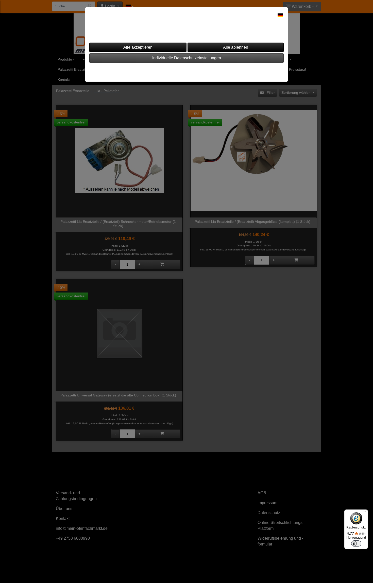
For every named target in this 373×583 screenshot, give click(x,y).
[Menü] (365, 512)
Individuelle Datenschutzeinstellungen (186, 58)
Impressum (171, 71)
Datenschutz (201, 71)
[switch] (356, 543)
